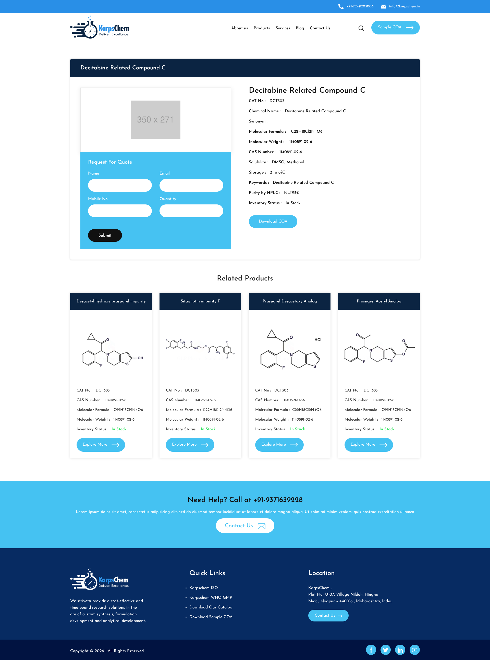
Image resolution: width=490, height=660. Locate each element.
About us (239, 28)
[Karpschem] (99, 27)
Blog (300, 28)
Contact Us (320, 28)
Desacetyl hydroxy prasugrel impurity (111, 301)
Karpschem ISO (203, 588)
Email (165, 174)
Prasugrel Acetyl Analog (379, 301)
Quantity (168, 199)
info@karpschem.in (404, 6)
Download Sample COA (210, 617)
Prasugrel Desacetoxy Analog (290, 301)
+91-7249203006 (360, 6)
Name (93, 174)
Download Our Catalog (210, 607)
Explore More (95, 445)
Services (283, 28)
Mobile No (98, 199)
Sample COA (390, 27)
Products (262, 28)
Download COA (273, 221)
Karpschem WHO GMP (210, 598)
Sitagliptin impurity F (200, 301)
